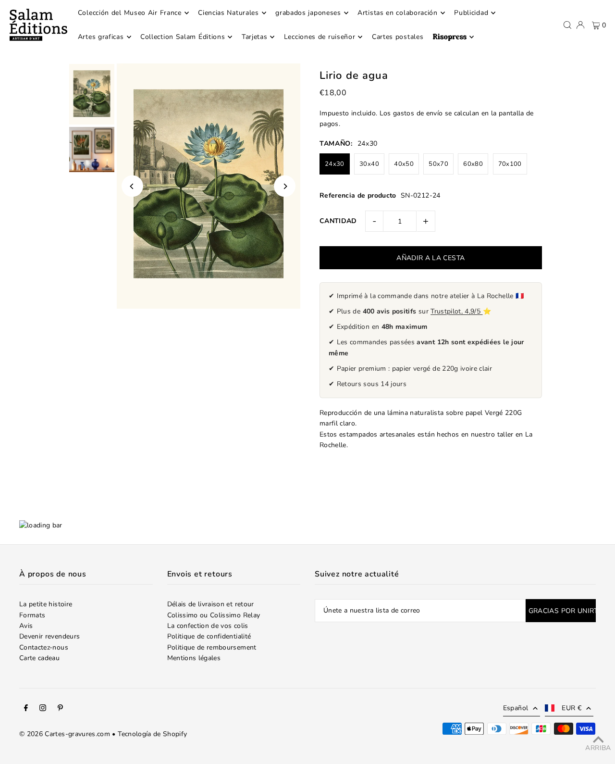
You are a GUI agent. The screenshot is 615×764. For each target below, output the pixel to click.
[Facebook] (26, 709)
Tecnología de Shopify (152, 734)
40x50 (404, 164)
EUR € (571, 708)
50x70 (438, 164)
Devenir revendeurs (49, 636)
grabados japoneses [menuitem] (308, 12)
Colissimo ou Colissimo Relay (213, 615)
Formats (32, 615)
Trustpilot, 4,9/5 (456, 311)
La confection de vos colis (207, 625)
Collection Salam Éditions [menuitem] (182, 36)
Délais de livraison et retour (210, 604)
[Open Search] (567, 25)
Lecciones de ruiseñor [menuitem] (320, 36)
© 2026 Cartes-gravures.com (64, 734)
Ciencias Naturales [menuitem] (228, 12)
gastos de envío (418, 113)
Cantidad (338, 220)
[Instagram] (42, 709)
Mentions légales (194, 658)
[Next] (284, 186)
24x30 (334, 164)
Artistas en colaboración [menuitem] (397, 12)
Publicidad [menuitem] (471, 12)
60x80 (473, 164)
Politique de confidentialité (209, 636)
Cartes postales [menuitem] (398, 36)
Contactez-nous (43, 647)
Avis (26, 625)
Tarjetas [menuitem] (255, 36)
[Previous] (132, 186)
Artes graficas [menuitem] (101, 36)
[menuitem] (453, 37)
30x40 (369, 164)
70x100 (510, 164)
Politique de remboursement (212, 647)
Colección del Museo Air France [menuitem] (130, 12)
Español (515, 708)
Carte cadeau (39, 658)
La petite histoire (45, 604)
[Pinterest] (60, 709)
